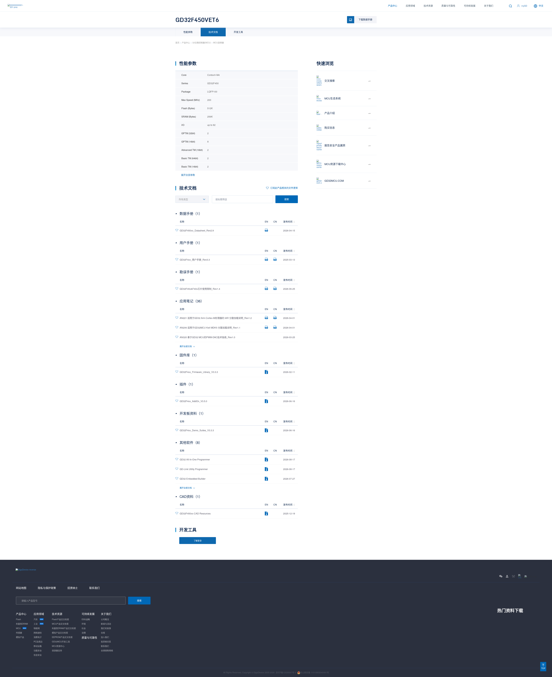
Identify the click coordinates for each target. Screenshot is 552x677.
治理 (84, 632)
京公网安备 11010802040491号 (314, 672)
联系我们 (94, 588)
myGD (524, 5)
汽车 (36, 619)
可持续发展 (469, 5)
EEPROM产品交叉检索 (62, 637)
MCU (18, 628)
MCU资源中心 (58, 646)
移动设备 (38, 646)
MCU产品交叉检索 (60, 623)
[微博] (530, 576)
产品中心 (392, 5)
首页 (177, 42)
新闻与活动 (106, 623)
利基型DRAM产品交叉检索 (64, 628)
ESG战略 (86, 619)
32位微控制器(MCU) (201, 42)
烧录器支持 (57, 650)
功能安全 (38, 650)
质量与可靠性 (448, 5)
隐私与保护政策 (47, 588)
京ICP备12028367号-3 (286, 672)
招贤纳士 (72, 588)
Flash (18, 619)
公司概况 (105, 619)
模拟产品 (20, 637)
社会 (84, 628)
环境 (84, 623)
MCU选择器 (218, 42)
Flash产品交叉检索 (60, 619)
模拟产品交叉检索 (60, 632)
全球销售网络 (107, 650)
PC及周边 (38, 641)
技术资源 (428, 5)
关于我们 (488, 5)
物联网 (37, 628)
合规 (103, 632)
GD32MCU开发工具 (61, 641)
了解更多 (198, 540)
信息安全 (38, 654)
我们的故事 (106, 628)
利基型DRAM (22, 623)
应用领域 (410, 5)
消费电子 (38, 637)
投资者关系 (106, 641)
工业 (36, 623)
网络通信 (38, 632)
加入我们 (105, 637)
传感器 (19, 632)
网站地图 (21, 588)
